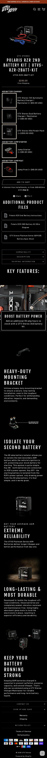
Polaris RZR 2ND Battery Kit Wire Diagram (25, 225)
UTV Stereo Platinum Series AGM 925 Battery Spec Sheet (26, 237)
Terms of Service (23, 731)
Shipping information (23, 261)
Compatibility (23, 252)
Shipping (23, 719)
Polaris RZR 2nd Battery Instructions (25, 215)
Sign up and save (23, 709)
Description (23, 257)
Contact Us (23, 704)
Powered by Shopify (23, 756)
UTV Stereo (23, 56)
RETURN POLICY (23, 725)
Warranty (23, 715)
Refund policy (23, 735)
